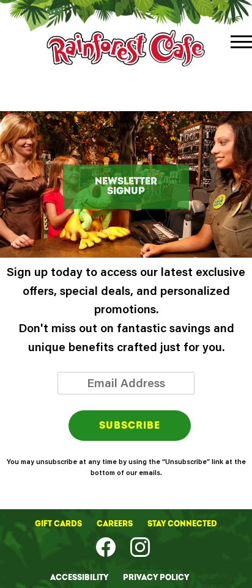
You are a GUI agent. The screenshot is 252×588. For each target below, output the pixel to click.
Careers (116, 524)
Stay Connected (182, 524)
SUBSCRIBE (129, 425)
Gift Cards (59, 524)
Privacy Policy (156, 578)
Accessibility (80, 578)
